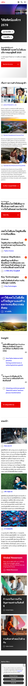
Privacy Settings (13, 676)
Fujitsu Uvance (9, 251)
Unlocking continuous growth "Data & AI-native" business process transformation (15, 390)
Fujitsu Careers (9, 646)
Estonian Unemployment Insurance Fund (14, 135)
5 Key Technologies (10, 286)
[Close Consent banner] (24, 665)
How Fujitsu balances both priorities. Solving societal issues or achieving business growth (14, 362)
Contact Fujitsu (9, 610)
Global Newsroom (12, 570)
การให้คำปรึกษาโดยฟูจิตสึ (12, 271)
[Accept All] (19, 670)
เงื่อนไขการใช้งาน (5, 661)
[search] (22, 2)
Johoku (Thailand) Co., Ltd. (10, 105)
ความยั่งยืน (8, 311)
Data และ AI (8, 446)
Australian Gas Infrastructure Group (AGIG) (14, 165)
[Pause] (26, 13)
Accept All (13, 682)
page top (24, 660)
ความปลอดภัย (8, 529)
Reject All (13, 679)
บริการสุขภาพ (8, 491)
